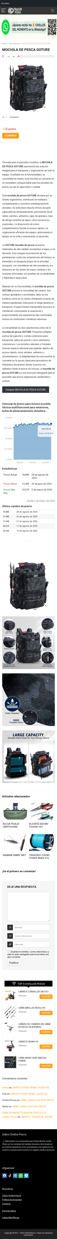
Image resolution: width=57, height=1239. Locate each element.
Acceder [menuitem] (5, 3)
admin (5, 1087)
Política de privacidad (12, 1200)
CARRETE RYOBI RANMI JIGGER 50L (31, 1087)
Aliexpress (22, 996)
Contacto (6, 1204)
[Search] (52, 10)
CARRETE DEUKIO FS (28, 1041)
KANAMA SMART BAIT (14, 855)
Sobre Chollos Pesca (11, 1195)
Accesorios (15, 43)
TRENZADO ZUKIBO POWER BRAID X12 (39, 856)
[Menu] (3, 10)
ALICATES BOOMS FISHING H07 (38, 825)
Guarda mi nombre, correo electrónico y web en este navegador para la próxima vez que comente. (28, 954)
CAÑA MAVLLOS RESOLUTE (31, 1008)
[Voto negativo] (9, 56)
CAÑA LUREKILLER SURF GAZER (37, 1100)
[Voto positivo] (14, 56)
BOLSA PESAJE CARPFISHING (11, 825)
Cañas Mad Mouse (10, 1217)
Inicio (4, 43)
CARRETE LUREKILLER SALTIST (33, 991)
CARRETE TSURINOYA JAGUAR (37, 1116)
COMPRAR (10, 135)
